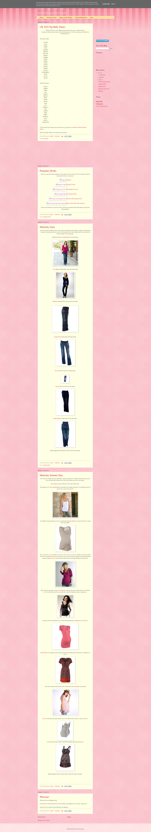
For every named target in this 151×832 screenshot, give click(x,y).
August (100, 77)
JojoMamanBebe (66, 237)
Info (91, 17)
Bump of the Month (66, 17)
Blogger (82, 829)
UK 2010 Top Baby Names (52, 26)
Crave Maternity (62, 590)
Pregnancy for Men (71, 184)
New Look (57, 370)
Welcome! (44, 796)
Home (41, 17)
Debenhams (55, 301)
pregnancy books (47, 217)
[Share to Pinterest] (71, 136)
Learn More (106, 4)
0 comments (57, 136)
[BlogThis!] (66, 136)
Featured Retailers (81, 17)
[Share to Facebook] (69, 136)
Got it (113, 4)
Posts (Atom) (47, 820)
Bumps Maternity (57, 418)
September (101, 75)
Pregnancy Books (48, 170)
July (100, 79)
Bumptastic (100, 104)
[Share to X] (68, 136)
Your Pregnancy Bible (71, 194)
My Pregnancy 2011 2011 (72, 189)
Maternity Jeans (47, 226)
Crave (54, 269)
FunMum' (55, 554)
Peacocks (58, 386)
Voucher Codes (51, 17)
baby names (45, 138)
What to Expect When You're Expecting (75, 203)
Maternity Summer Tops (51, 475)
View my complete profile (101, 106)
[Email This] (65, 136)
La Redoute (76, 686)
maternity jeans (46, 465)
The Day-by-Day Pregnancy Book (74, 198)
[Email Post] (62, 136)
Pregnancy (69, 180)
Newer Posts (41, 817)
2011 (99, 73)
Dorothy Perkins (58, 337)
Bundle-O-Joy (51, 558)
